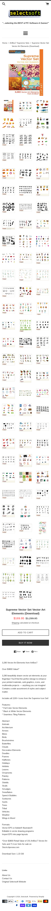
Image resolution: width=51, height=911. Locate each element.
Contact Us (7, 878)
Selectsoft (24, 897)
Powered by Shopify (36, 897)
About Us (6, 875)
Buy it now (25, 643)
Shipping (15, 623)
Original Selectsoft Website (14, 882)
